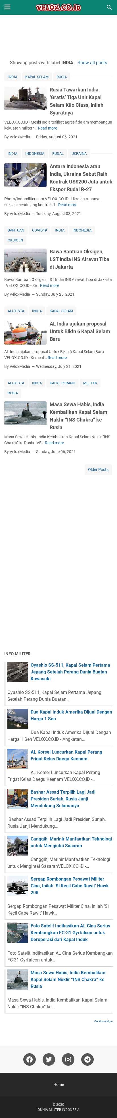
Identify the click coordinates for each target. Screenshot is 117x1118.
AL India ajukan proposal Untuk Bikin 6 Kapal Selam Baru (80, 331)
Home (58, 1084)
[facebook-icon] (29, 1059)
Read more (47, 128)
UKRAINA (79, 153)
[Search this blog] (109, 7)
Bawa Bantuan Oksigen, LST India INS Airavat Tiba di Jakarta (79, 259)
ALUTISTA (16, 311)
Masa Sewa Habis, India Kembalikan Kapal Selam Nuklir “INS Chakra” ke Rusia (68, 979)
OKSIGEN (15, 240)
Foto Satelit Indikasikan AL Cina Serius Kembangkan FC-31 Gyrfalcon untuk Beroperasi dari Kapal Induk (70, 932)
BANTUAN (16, 230)
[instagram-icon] (68, 1059)
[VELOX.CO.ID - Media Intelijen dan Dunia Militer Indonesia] (58, 7)
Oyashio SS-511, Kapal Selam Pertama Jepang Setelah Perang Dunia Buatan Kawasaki (70, 671)
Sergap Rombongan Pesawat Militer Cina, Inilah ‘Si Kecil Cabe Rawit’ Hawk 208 (70, 885)
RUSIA (62, 77)
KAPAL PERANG (62, 383)
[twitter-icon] (49, 1059)
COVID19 (39, 230)
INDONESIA (34, 153)
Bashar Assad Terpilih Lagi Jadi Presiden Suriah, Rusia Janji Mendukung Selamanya (63, 798)
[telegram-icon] (87, 1059)
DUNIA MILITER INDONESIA (59, 1110)
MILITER (90, 383)
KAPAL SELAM (37, 77)
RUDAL (58, 153)
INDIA (12, 77)
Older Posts (98, 469)
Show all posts (92, 62)
